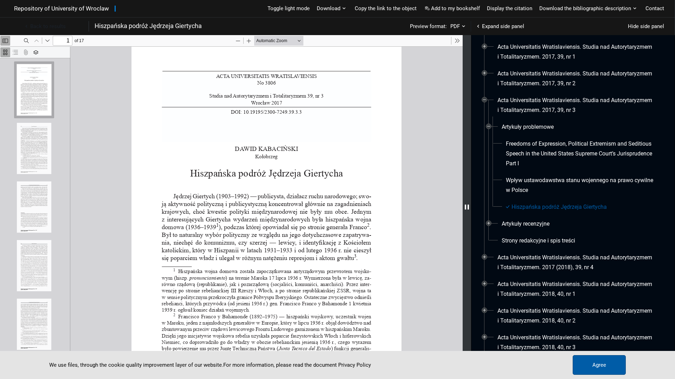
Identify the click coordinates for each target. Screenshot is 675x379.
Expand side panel (503, 26)
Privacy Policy (354, 365)
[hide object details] (467, 207)
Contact (654, 8)
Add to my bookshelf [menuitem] (455, 8)
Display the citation (509, 8)
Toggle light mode (289, 8)
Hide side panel (646, 26)
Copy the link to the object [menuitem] (386, 8)
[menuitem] (576, 52)
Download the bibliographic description (585, 8)
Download (328, 8)
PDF (455, 26)
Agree (599, 365)
